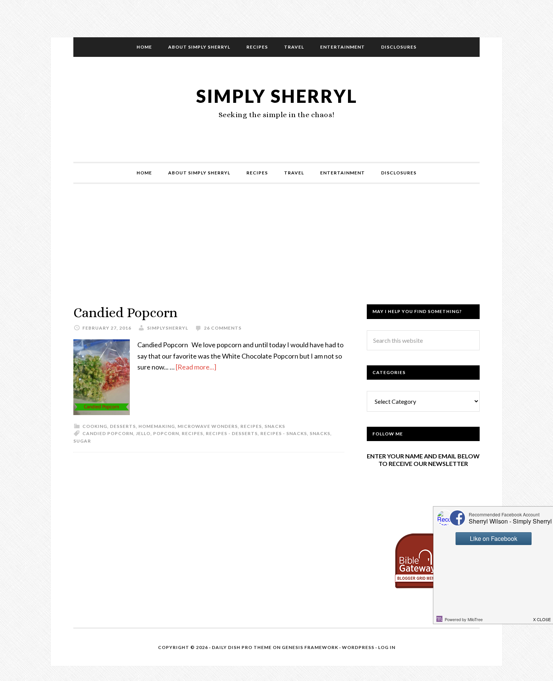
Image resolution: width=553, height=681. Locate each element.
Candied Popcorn (125, 312)
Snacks (274, 426)
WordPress (358, 647)
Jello (143, 433)
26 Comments (223, 328)
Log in (386, 647)
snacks (320, 433)
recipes (192, 433)
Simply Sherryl (276, 96)
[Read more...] (196, 367)
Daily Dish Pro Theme (242, 647)
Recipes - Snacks (283, 433)
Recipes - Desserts (232, 433)
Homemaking (156, 426)
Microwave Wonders (208, 426)
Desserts (123, 426)
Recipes (251, 426)
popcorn (166, 433)
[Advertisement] (276, 251)
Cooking (94, 426)
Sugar (82, 441)
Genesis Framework (310, 647)
